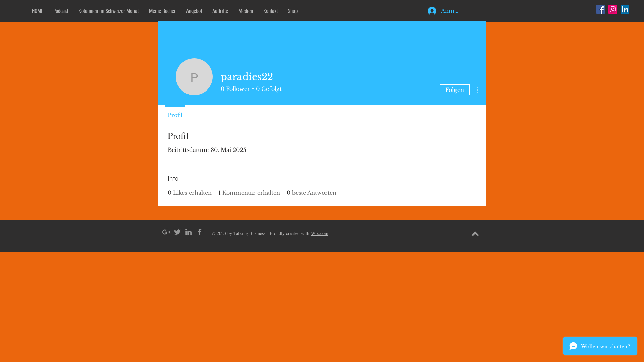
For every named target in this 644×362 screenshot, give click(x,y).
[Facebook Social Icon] (600, 9)
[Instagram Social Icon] (612, 9)
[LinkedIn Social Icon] (625, 9)
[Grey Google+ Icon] (166, 232)
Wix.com (319, 233)
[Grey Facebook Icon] (199, 232)
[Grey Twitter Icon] (177, 232)
